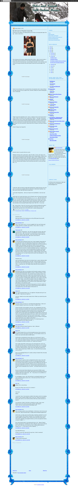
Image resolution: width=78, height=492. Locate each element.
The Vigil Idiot (52, 83)
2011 (51, 50)
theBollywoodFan (53, 109)
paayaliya (51, 114)
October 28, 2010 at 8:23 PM (22, 406)
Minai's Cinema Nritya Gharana (55, 94)
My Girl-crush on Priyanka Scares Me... (57, 62)
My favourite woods (53, 126)
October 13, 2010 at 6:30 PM (22, 237)
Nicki (16, 383)
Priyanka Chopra (28, 210)
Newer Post (15, 470)
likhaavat (51, 99)
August (52, 66)
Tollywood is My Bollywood (55, 123)
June (52, 69)
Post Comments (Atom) (22, 472)
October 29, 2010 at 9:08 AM (22, 427)
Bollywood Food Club (54, 128)
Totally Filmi (52, 91)
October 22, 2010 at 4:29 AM (22, 355)
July (51, 67)
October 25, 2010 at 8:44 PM (22, 389)
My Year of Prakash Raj (54, 107)
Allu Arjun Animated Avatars (53, 38)
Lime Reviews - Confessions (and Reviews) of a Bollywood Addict (56, 118)
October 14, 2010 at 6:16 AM (22, 266)
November (53, 54)
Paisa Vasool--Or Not (54, 137)
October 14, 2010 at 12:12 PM (22, 288)
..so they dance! (53, 104)
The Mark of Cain (53, 57)
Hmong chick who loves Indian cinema (57, 121)
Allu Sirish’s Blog (53, 140)
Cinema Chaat (52, 89)
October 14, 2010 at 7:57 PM (22, 321)
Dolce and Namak (18, 222)
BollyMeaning (52, 81)
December (53, 53)
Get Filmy (51, 138)
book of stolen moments (54, 131)
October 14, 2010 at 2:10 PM (22, 299)
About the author (51, 34)
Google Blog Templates (40, 484)
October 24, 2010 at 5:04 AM (22, 380)
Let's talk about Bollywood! (55, 86)
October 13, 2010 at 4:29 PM (22, 219)
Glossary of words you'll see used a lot (55, 37)
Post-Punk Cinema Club (54, 112)
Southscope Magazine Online (55, 135)
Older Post (45, 470)
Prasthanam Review (53, 59)
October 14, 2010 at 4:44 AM (22, 255)
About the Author (54, 158)
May (51, 70)
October (52, 56)
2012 (51, 48)
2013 (51, 47)
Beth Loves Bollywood (54, 96)
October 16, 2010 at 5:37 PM (22, 327)
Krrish (23, 210)
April (52, 72)
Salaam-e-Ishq (33, 210)
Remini (16, 330)
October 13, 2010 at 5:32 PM (22, 227)
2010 (51, 51)
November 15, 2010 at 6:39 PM (22, 440)
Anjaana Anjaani (18, 210)
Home (30, 470)
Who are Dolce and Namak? (53, 35)
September (53, 64)
